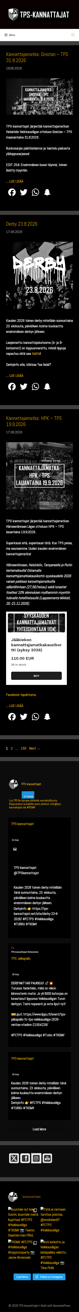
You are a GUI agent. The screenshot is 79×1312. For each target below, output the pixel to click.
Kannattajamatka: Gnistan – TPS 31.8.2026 (37, 57)
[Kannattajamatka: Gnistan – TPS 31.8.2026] (39, 113)
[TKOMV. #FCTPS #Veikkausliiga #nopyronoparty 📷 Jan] (23, 1254)
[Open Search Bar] (73, 35)
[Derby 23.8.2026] (39, 307)
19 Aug (15, 974)
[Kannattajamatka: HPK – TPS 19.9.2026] (39, 508)
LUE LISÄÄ (16, 181)
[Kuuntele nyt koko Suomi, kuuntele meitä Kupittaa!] (23, 1222)
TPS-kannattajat (22, 824)
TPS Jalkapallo (20, 958)
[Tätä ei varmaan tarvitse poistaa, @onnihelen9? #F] (56, 1222)
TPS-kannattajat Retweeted (24, 952)
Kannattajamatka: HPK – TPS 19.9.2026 (34, 421)
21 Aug (15, 840)
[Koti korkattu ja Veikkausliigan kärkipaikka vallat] (56, 1254)
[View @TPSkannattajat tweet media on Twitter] (15, 849)
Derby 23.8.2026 (21, 224)
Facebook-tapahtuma (21, 694)
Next (34, 748)
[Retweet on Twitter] (12, 947)
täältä (36, 353)
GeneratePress (61, 1306)
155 (24, 748)
